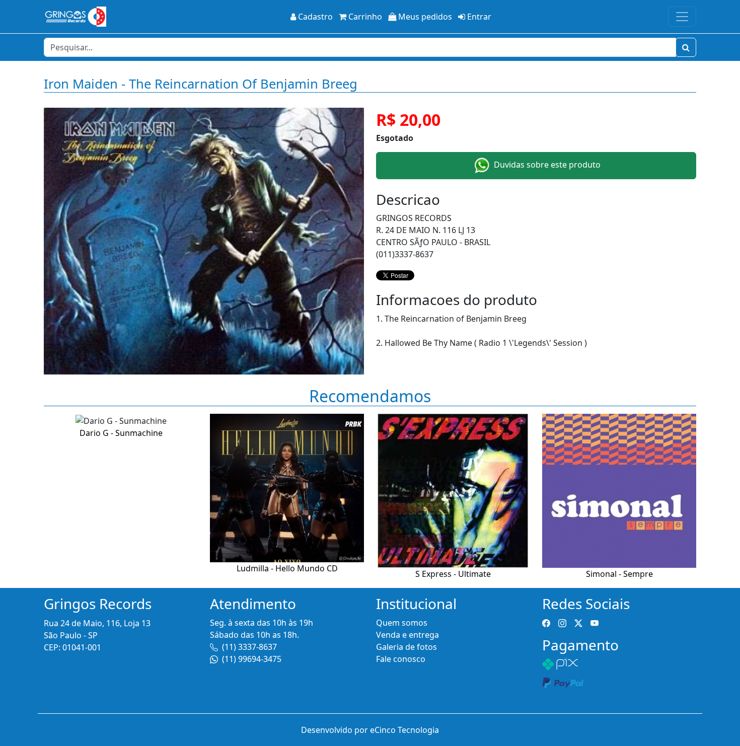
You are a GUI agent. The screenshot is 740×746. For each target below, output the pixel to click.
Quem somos (401, 622)
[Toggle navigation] (682, 17)
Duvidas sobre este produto (546, 164)
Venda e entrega (407, 634)
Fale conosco (400, 658)
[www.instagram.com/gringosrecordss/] (562, 623)
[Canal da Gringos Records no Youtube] (594, 623)
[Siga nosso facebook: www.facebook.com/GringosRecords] (546, 623)
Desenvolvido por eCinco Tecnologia (370, 729)
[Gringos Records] (75, 16)
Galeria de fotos (406, 646)
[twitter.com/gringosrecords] (578, 623)
